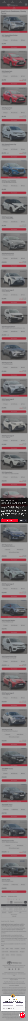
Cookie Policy (15, 511)
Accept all (9, 520)
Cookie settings (23, 520)
